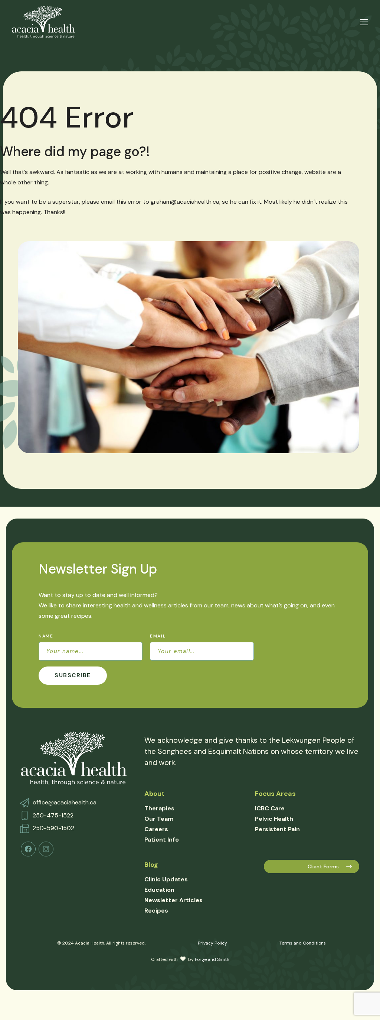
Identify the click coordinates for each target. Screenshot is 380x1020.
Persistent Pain (277, 829)
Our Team (159, 819)
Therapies (159, 808)
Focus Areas (275, 793)
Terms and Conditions (302, 943)
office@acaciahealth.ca (64, 802)
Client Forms (323, 866)
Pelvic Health (274, 819)
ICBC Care (270, 808)
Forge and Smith (212, 959)
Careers (156, 829)
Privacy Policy (212, 943)
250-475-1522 (53, 815)
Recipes (156, 910)
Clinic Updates (166, 879)
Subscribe (73, 675)
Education (159, 890)
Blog (151, 864)
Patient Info (161, 839)
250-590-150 (52, 828)
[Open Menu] (364, 22)
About (154, 793)
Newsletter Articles (173, 900)
